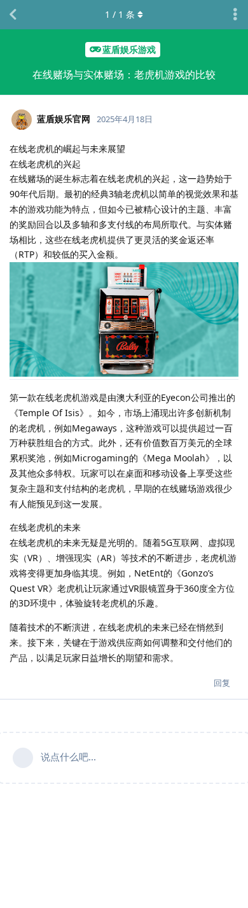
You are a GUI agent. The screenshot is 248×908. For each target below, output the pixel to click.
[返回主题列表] (12, 14)
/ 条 (120, 14)
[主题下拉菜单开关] (235, 14)
